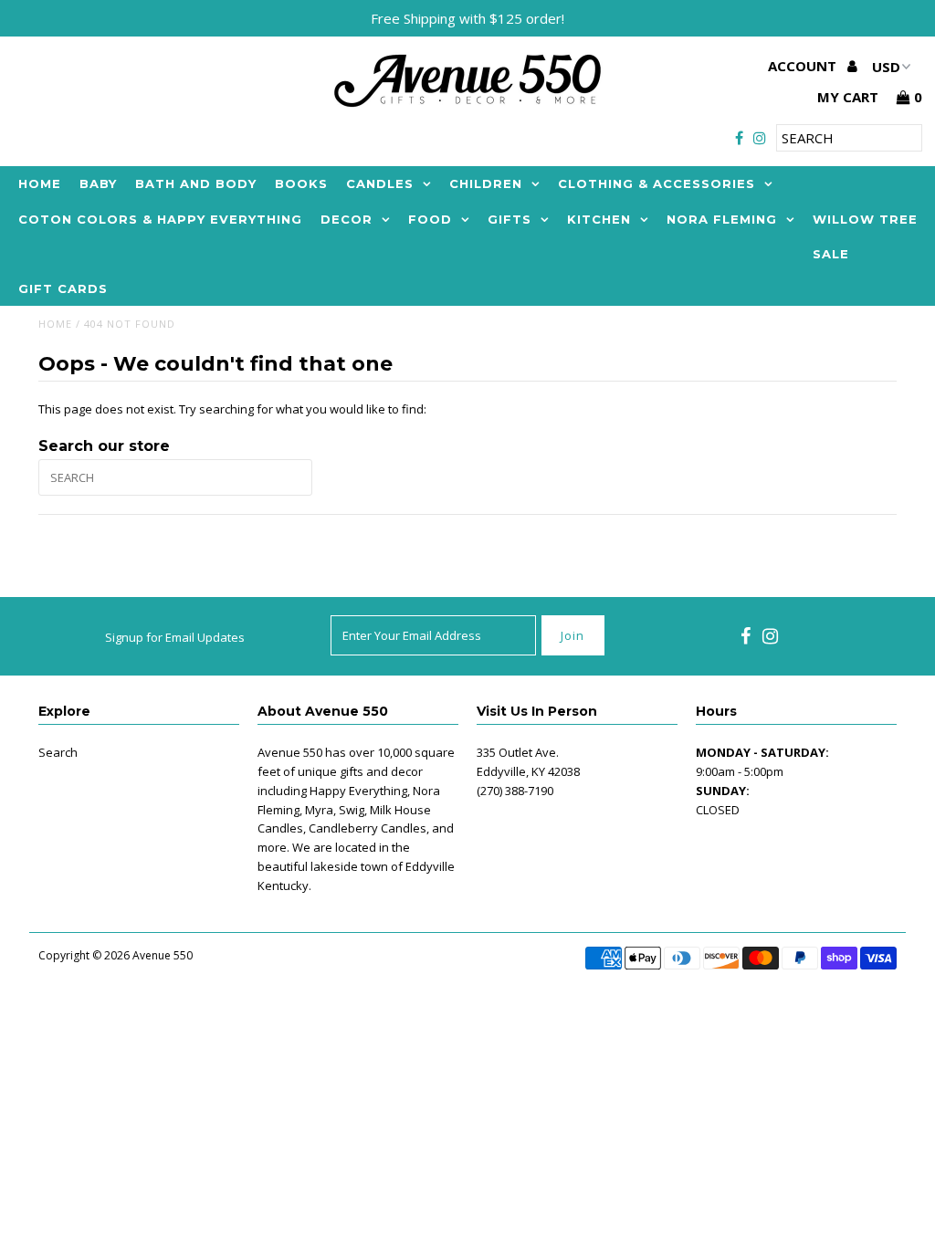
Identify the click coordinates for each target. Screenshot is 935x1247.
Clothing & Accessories (656, 183)
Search (58, 752)
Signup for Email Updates (175, 637)
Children (485, 183)
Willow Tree (865, 219)
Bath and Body (196, 183)
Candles (380, 183)
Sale (831, 253)
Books (301, 183)
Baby (98, 183)
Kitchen (599, 219)
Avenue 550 (162, 955)
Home (39, 183)
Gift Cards (63, 288)
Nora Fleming (722, 219)
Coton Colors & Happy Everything (160, 219)
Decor (346, 219)
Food (430, 219)
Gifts (509, 219)
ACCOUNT (804, 66)
